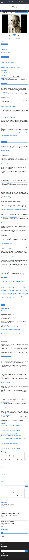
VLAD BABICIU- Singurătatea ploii (5, 402)
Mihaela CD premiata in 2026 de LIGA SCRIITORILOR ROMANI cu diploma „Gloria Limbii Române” (13, 389)
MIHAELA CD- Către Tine (4, 358)
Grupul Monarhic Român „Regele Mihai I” (6, 243)
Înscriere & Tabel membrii (13, 1)
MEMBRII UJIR (18, 1)
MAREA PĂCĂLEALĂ (3, 119)
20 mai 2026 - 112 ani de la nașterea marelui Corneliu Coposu (9, 217)
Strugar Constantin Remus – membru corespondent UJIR (8, 511)
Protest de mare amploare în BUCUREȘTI (6, 115)
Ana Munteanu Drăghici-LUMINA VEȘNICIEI (6, 395)
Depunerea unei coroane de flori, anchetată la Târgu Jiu (8, 351)
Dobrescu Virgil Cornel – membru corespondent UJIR (8, 504)
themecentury (14, 559)
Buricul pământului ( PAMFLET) (5, 150)
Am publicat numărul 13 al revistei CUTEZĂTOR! (7, 523)
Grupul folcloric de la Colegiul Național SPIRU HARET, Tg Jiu (8, 62)
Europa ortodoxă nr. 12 (4, 60)
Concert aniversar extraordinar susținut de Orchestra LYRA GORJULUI (10, 135)
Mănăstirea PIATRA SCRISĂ (17, 448)
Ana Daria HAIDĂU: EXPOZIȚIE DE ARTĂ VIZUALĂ (7, 448)
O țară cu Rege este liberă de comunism (6, 222)
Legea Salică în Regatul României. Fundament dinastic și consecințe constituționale (12, 229)
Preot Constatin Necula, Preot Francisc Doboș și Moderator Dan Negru (10, 430)
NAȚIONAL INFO (4, 141)
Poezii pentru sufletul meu (6, 356)
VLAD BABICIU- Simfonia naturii (5, 370)
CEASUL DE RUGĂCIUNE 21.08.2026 (5, 72)
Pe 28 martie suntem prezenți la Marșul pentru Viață (8, 525)
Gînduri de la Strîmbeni (4, 49)
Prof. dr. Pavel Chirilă (18, 137)
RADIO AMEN (4, 70)
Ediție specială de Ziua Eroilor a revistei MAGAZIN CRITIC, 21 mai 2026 (10, 513)
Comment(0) (18, 38)
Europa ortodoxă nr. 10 (21, 65)
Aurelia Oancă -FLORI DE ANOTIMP (5, 364)
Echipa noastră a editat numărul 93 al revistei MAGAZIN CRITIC (9, 515)
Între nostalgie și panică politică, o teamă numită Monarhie (9, 176)
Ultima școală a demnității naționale (6, 170)
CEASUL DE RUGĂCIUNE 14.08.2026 (5, 78)
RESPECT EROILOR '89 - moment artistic (6, 132)
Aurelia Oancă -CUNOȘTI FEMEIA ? (5, 382)
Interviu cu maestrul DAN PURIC (20, 64)
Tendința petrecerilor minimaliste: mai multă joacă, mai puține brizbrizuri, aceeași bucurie (13, 283)
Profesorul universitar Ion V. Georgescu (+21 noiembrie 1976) (9, 59)
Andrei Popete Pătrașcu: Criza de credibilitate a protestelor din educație (10, 329)
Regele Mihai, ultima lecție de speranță (6, 189)
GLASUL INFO (4, 277)
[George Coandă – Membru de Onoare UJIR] (14, 23)
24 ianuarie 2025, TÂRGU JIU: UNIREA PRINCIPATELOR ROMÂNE (20, 115)
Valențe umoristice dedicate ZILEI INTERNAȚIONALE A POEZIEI (9, 106)
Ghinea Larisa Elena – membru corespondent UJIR (7, 521)
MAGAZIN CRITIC (3, 2)
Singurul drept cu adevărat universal (6, 163)
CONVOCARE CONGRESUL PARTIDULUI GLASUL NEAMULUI (8, 279)
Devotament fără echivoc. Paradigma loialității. (7, 256)
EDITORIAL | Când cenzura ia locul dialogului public (7, 347)
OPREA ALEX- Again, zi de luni (5, 377)
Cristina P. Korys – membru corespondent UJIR (7, 506)
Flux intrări (2, 536)
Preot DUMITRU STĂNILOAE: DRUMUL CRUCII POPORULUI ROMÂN (9, 65)
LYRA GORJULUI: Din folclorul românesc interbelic (7, 104)
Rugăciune (2, 46)
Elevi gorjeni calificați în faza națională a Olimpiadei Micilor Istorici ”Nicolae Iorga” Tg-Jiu (12, 435)
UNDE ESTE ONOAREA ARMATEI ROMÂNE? (6, 92)
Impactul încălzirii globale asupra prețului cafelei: (7, 125)
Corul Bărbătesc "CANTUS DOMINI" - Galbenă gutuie (8, 64)
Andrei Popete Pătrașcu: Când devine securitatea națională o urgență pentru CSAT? (12, 333)
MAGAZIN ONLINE (22, 1)
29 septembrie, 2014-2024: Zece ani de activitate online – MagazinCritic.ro (11, 67)
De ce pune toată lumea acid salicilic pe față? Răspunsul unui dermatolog (11, 299)
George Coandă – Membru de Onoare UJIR (14, 35)
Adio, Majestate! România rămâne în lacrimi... (7, 183)
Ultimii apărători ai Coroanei (5, 250)
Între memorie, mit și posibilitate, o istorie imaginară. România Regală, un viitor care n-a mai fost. (14, 269)
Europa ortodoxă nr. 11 (10, 60)
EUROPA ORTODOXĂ (5, 57)
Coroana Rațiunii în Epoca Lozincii (5, 196)
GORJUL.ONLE (4, 83)
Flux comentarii (3, 538)
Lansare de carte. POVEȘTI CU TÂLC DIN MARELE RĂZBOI (8, 117)
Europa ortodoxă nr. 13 (21, 59)
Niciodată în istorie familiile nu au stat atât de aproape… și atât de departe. (11, 428)
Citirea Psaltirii (3, 75)
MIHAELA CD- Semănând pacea (5, 408)
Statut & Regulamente (3, 1)
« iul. (1, 462)
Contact (8, 1)
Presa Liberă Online (5, 308)
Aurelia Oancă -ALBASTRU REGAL (5, 415)
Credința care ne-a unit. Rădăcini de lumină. (7, 263)
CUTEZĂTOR (4, 423)
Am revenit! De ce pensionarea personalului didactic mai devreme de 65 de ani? (12, 281)
